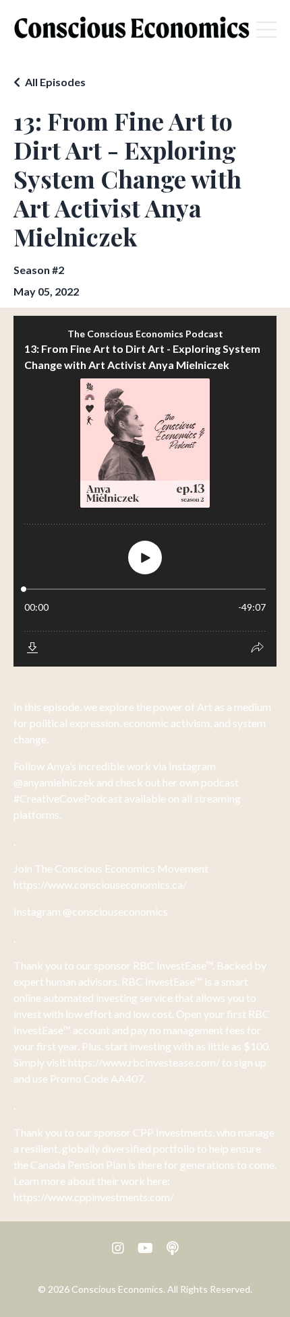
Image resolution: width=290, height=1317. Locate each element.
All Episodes (55, 81)
